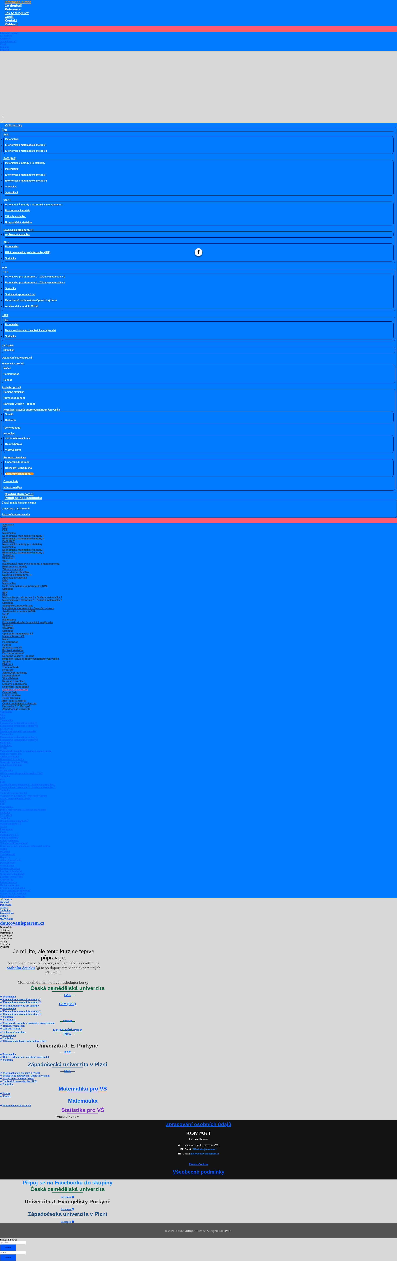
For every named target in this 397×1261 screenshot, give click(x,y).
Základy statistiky (15, 216)
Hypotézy (9, 433)
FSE (5, 320)
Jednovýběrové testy (17, 438)
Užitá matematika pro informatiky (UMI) (27, 252)
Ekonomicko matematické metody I (25, 145)
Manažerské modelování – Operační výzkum (31, 300)
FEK (6, 272)
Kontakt (11, 20)
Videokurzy (13, 125)
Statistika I (11, 186)
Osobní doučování (19, 494)
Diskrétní (10, 420)
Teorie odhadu (11, 427)
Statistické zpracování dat (20, 294)
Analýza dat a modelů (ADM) (21, 306)
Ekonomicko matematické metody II (26, 151)
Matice (7, 368)
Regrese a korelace (14, 457)
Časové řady (10, 481)
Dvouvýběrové (13, 444)
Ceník (9, 16)
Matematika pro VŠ (13, 363)
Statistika (10, 258)
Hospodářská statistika (18, 222)
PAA (6, 134)
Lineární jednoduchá (17, 462)
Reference (13, 9)
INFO (6, 242)
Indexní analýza (12, 487)
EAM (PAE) (9, 158)
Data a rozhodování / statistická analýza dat (30, 330)
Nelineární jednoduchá (18, 468)
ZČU (4, 267)
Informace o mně (18, 2)
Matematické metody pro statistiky (25, 163)
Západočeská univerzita (16, 514)
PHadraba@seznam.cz (204, 1149)
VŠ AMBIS (8, 345)
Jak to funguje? (17, 13)
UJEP (5, 315)
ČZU (4, 130)
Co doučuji (13, 5)
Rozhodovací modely (17, 210)
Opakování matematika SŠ (17, 357)
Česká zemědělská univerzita (19, 502)
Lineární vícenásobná (18, 474)
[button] (198, 115)
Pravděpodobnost (14, 398)
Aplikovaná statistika (17, 234)
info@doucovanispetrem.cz (204, 1153)
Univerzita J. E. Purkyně (16, 508)
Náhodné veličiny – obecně (19, 403)
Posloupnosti (11, 374)
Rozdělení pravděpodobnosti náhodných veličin (31, 409)
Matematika (11, 139)
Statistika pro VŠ (11, 387)
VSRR (7, 200)
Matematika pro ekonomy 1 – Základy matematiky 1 (35, 276)
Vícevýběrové (13, 450)
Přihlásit (11, 24)
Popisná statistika (13, 392)
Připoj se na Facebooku (23, 498)
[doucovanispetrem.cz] (7, 918)
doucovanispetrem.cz (22, 923)
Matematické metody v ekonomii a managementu (33, 204)
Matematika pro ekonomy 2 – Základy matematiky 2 (35, 282)
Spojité (9, 414)
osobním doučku (21, 968)
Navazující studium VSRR (18, 230)
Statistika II (11, 192)
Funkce (7, 380)
